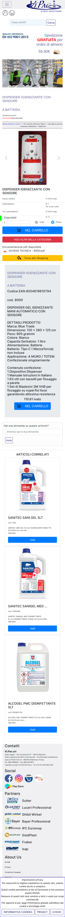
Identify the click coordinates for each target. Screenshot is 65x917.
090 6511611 (29, 762)
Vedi (32, 539)
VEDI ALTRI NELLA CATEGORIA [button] (32, 239)
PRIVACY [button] (42, 912)
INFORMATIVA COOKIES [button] (18, 912)
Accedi (7, 862)
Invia (9, 440)
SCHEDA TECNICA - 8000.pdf (26, 250)
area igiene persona (55, 124)
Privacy (8, 867)
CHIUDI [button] (56, 912)
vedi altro (12, 533)
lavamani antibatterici (28, 126)
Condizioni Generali (13, 872)
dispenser (42, 126)
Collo (42, 222)
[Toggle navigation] (7, 4)
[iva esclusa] (17, 118)
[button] (6, 73)
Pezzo (59, 222)
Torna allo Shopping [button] (36, 258)
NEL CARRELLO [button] (36, 230)
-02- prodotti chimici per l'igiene (34, 124)
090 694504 (13, 762)
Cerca (51, 22)
